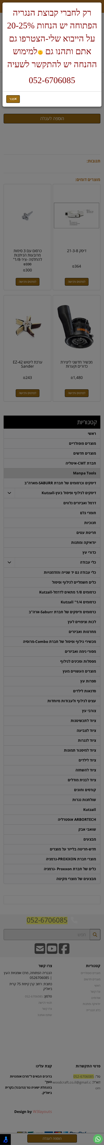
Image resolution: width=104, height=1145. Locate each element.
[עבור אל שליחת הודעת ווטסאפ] (98, 1139)
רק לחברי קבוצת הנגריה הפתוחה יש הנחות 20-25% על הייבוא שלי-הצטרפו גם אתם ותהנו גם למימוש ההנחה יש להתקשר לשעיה (52, 38)
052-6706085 (52, 80)
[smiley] (40, 52)
